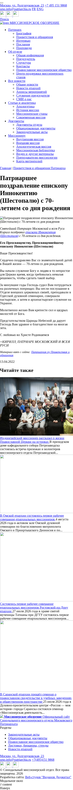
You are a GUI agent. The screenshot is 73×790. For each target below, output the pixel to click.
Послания (23, 44)
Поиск (4, 19)
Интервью (23, 40)
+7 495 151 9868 (56, 5)
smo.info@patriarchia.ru (15, 9)
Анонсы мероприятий (31, 92)
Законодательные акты (32, 132)
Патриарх (14, 29)
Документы (16, 121)
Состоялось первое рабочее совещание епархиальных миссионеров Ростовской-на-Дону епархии (34, 607)
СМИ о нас (24, 99)
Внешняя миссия (28, 143)
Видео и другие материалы (35, 154)
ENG (40, 9)
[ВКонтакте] (9, 15)
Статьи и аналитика (22, 102)
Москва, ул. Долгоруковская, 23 (22, 5)
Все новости (16, 81)
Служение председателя (32, 95)
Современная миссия (30, 117)
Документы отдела (29, 124)
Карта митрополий (29, 161)
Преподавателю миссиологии (36, 157)
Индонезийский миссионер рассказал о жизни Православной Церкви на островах (32, 439)
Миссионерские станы (31, 113)
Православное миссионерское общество (44, 70)
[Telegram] (3, 15)
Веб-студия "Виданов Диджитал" (48, 777)
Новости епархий (28, 88)
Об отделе (15, 51)
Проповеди (24, 48)
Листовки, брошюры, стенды (28, 745)
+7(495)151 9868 (43, 759)
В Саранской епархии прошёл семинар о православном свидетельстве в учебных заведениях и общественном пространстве (36, 698)
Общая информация (30, 55)
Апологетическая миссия (33, 146)
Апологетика (25, 106)
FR (34, 9)
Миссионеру (17, 135)
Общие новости (27, 84)
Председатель (25, 59)
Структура (23, 62)
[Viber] (16, 15)
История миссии (27, 110)
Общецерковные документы (35, 128)
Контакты (23, 66)
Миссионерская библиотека (35, 150)
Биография (23, 33)
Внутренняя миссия (30, 139)
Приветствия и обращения (34, 37)
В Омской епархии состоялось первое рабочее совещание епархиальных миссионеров (32, 517)
